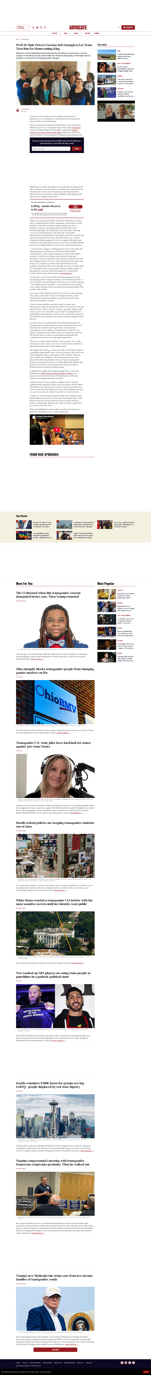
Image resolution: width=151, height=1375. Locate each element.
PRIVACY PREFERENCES (69, 1363)
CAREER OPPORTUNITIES (35, 1363)
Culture (120, 628)
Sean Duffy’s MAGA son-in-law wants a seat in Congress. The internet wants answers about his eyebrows (126, 648)
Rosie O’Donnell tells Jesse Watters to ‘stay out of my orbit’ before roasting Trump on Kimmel (126, 635)
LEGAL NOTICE (89, 1363)
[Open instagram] (45, 27)
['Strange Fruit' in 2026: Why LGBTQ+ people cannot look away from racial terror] (106, 657)
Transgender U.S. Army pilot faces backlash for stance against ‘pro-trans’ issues (53, 745)
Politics (54, 33)
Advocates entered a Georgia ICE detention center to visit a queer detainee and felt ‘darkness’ (125, 83)
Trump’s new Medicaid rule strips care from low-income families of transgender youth (54, 1277)
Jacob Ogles (20, 677)
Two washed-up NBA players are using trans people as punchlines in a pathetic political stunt (53, 975)
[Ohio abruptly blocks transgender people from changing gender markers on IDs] (55, 702)
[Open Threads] (41, 27)
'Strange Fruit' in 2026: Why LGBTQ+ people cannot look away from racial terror (126, 659)
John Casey (19, 981)
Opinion (96, 33)
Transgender (25, 39)
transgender (76, 127)
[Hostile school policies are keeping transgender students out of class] (55, 856)
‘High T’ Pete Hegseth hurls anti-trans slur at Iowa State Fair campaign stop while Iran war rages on (83, 536)
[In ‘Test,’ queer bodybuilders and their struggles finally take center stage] (106, 67)
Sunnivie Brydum (25, 109)
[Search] (119, 27)
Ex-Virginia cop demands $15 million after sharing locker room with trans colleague (84, 524)
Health (76, 33)
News (65, 33)
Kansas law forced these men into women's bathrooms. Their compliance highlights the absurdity (126, 597)
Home (17, 39)
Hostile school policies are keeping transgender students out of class (55, 825)
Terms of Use (47, 1372)
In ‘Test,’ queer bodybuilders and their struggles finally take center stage (126, 70)
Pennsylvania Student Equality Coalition (57, 373)
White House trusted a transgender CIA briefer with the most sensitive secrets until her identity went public (54, 902)
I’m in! (77, 149)
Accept (146, 1372)
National (120, 76)
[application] (116, 111)
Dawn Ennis (19, 750)
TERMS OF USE (80, 1363)
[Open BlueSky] (37, 27)
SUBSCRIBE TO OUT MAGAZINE (20, 27)
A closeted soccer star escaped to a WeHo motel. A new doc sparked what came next (126, 623)
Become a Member (75, 206)
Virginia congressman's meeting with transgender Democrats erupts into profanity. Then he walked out (52, 1162)
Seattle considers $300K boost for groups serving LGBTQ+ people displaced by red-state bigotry (50, 1085)
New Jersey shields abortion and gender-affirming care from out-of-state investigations (124, 525)
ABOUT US (25, 1363)
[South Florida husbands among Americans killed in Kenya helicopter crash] (106, 55)
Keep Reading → (37, 659)
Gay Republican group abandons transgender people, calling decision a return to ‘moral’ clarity (42, 536)
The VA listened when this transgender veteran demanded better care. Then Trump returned (48, 595)
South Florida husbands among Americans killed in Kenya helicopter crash (126, 57)
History (87, 33)
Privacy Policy (34, 1372)
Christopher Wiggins (21, 601)
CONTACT (18, 1363)
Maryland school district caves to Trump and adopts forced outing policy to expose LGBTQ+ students (126, 610)
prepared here (66, 273)
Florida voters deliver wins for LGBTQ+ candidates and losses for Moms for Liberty (125, 95)
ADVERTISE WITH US (47, 1363)
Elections (120, 88)
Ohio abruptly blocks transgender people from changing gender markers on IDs (55, 671)
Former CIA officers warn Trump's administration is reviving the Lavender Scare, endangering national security (43, 526)
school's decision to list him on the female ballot (54, 131)
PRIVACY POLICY (58, 1363)
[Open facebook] (33, 27)
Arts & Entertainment (124, 63)
